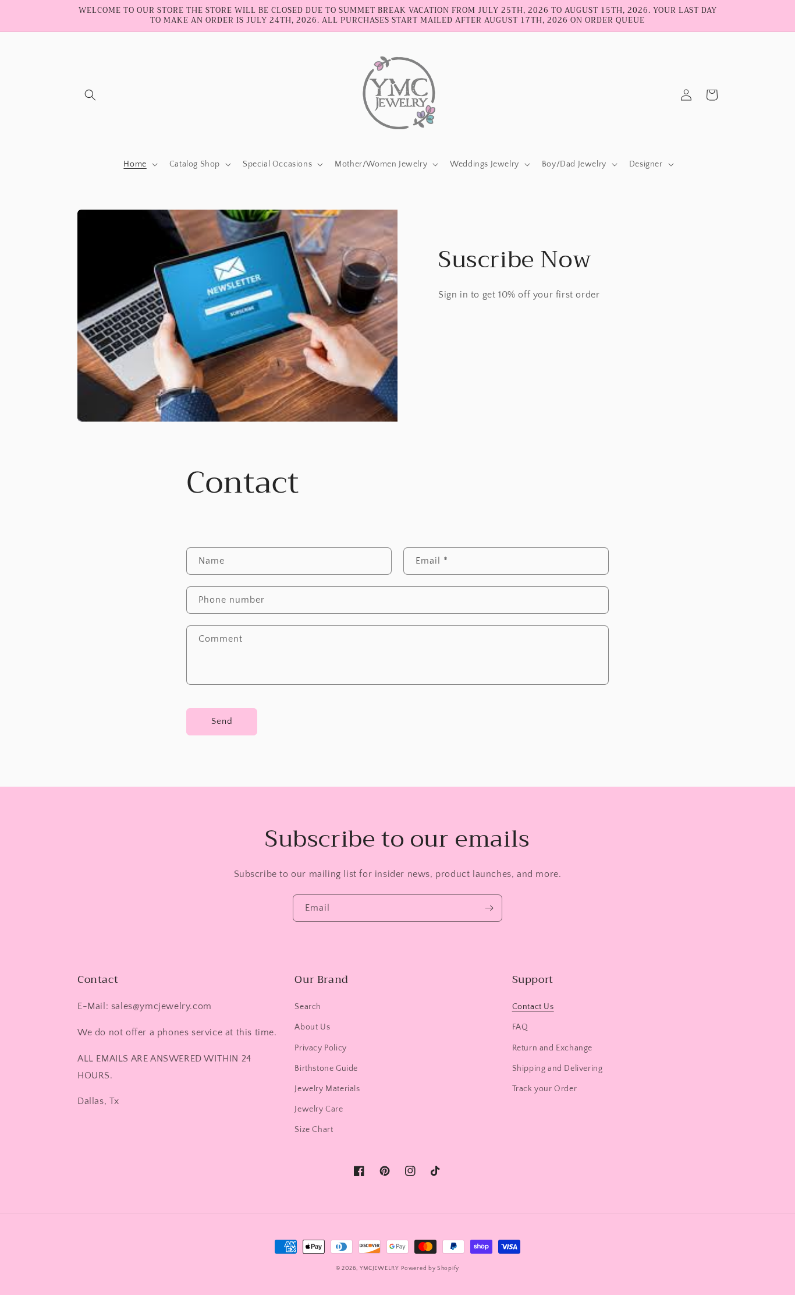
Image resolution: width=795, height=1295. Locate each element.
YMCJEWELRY (379, 1268)
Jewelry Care (318, 1109)
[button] (90, 95)
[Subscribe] (489, 908)
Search (307, 1006)
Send (222, 721)
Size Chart (313, 1129)
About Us (312, 1027)
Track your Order (544, 1089)
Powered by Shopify (430, 1268)
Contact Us (533, 1006)
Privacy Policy (320, 1048)
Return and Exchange (552, 1048)
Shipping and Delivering (557, 1068)
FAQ (520, 1027)
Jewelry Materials (327, 1089)
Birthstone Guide (326, 1068)
